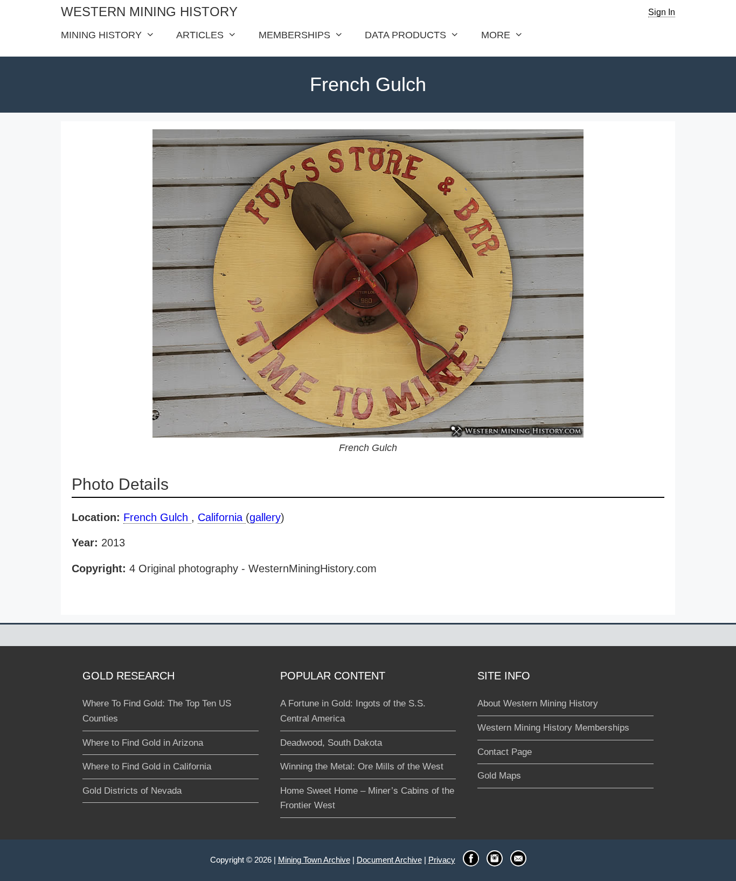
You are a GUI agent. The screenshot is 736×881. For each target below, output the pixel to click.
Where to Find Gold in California (146, 766)
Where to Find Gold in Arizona (142, 743)
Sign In (661, 12)
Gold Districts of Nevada (132, 791)
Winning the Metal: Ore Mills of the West (361, 766)
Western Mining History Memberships (553, 728)
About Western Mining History (537, 703)
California (222, 517)
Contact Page (504, 752)
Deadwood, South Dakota (331, 743)
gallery (265, 517)
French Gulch (157, 517)
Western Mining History (149, 11)
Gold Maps (499, 776)
